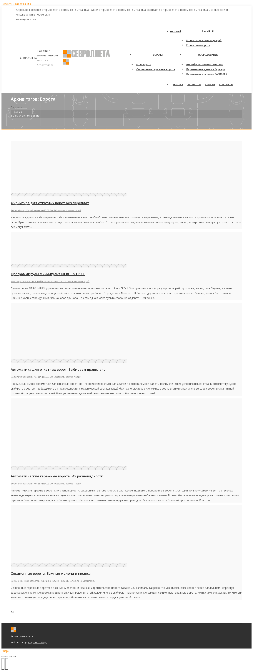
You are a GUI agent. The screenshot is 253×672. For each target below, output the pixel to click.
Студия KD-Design (37, 642)
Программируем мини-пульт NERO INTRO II (48, 274)
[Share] (6, 656)
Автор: (31, 210)
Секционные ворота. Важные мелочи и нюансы (51, 573)
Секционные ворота (22, 580)
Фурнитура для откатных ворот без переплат (50, 203)
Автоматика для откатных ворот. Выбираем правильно (58, 369)
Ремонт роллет (19, 281)
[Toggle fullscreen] (10, 656)
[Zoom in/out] (14, 656)
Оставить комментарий (68, 210)
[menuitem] (175, 31)
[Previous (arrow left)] (2, 664)
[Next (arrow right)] (6, 664)
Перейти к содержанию (16, 4)
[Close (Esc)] (2, 656)
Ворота (15, 210)
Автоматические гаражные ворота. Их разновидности (57, 476)
